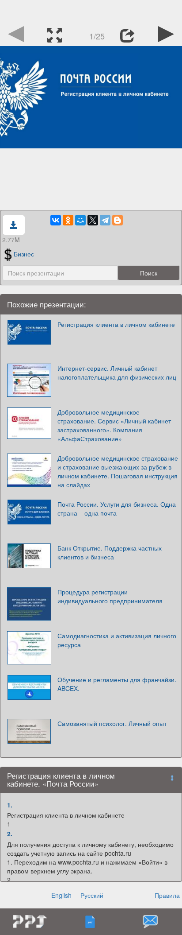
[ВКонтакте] (55, 220)
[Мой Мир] (80, 220)
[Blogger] (117, 220)
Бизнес (24, 253)
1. (9, 804)
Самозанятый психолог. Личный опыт (112, 723)
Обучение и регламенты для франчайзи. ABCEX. (116, 684)
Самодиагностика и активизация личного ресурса (116, 640)
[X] (92, 220)
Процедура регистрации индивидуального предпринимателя (110, 596)
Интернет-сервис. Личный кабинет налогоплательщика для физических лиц (116, 372)
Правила (167, 895)
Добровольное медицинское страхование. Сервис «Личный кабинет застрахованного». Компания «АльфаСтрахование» (114, 425)
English (61, 895)
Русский (91, 895)
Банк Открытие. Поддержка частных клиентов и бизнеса (109, 552)
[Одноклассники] (68, 220)
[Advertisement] (91, 11)
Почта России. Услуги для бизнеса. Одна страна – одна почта (116, 508)
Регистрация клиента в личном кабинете (116, 324)
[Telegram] (105, 220)
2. (9, 833)
